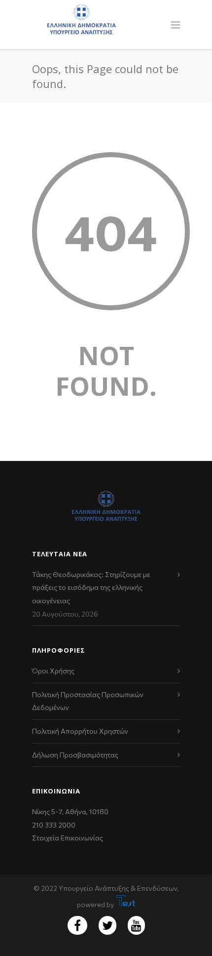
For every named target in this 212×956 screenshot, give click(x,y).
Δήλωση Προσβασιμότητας (75, 754)
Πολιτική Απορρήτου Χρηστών (80, 731)
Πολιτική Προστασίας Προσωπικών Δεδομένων (87, 701)
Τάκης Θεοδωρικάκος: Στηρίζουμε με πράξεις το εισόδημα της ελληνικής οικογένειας (91, 587)
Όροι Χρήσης (53, 670)
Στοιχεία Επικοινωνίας (67, 837)
